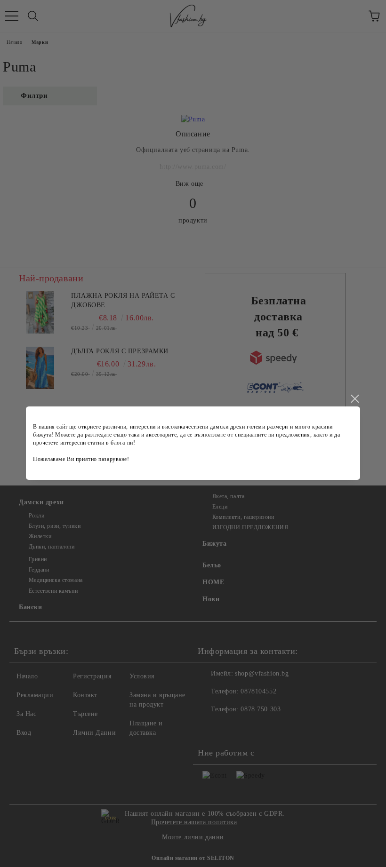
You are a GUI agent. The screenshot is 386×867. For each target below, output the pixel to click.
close (354, 399)
